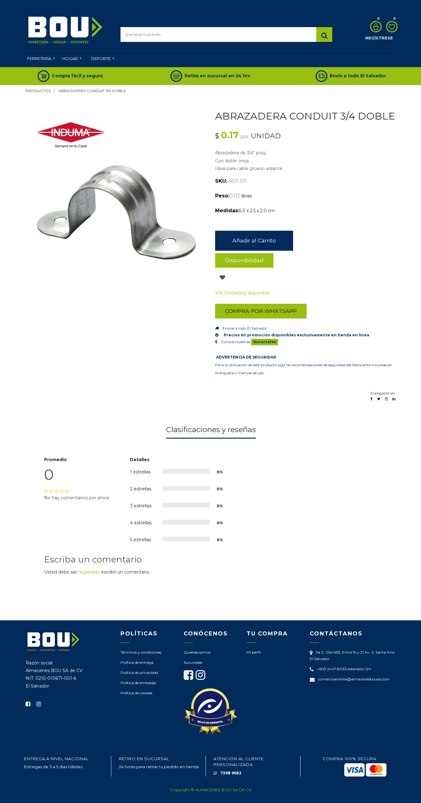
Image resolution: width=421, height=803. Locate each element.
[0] (374, 26)
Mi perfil (254, 652)
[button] (221, 277)
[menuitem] (41, 59)
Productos (38, 90)
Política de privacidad (139, 672)
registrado (89, 572)
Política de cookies (136, 693)
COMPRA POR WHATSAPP (261, 311)
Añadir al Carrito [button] (254, 240)
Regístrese (379, 37)
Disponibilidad (244, 260)
